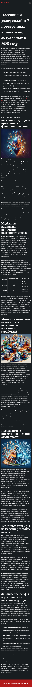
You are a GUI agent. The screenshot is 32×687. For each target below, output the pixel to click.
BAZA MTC (5, 2)
